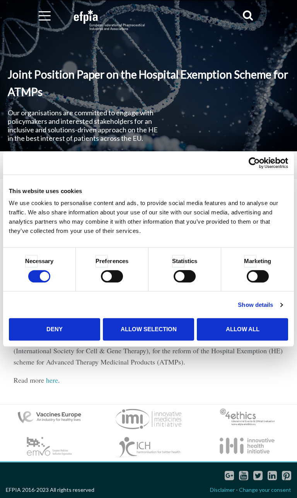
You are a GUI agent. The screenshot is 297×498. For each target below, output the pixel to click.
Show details (255, 304)
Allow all (242, 329)
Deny (54, 329)
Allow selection (149, 329)
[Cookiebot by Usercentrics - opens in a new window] (254, 163)
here (52, 380)
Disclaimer (222, 489)
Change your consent (265, 489)
